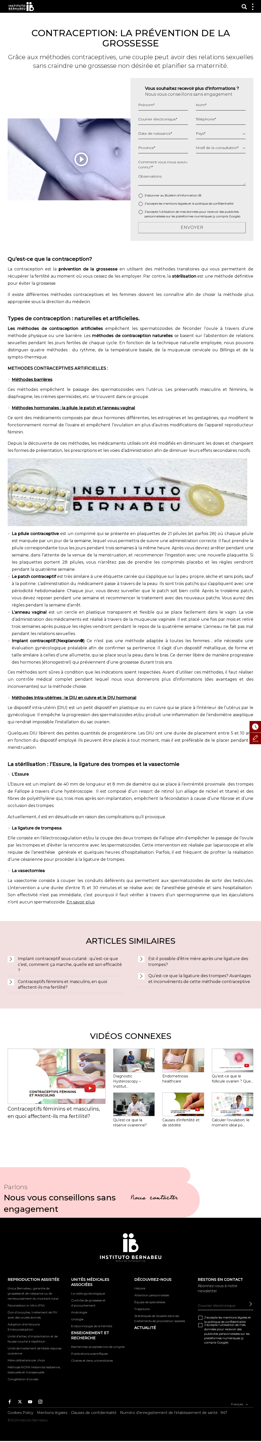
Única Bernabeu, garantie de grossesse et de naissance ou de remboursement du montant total (33, 1293)
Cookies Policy (20, 1412)
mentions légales (175, 203)
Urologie (77, 1319)
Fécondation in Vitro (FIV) (26, 1305)
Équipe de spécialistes (149, 1302)
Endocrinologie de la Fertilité (91, 1326)
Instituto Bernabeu (21, 6)
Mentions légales (52, 1412)
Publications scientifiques (89, 1354)
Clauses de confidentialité (93, 1412)
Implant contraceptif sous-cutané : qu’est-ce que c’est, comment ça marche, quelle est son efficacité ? (70, 964)
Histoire (139, 1288)
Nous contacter (154, 1198)
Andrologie (79, 1312)
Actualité (145, 1327)
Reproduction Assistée (33, 1279)
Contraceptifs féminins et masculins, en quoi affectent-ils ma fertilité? (62, 984)
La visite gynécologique (88, 1293)
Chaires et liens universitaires (92, 1360)
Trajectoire (142, 1309)
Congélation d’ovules (23, 1379)
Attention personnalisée (151, 1295)
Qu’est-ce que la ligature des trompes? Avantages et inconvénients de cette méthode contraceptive (199, 978)
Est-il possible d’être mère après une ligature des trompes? (198, 961)
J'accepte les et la (189, 203)
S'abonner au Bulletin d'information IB (173, 195)
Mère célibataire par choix (26, 1360)
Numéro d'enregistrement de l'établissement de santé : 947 (173, 1412)
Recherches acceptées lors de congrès (98, 1347)
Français (237, 1404)
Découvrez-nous (153, 1279)
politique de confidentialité (214, 203)
